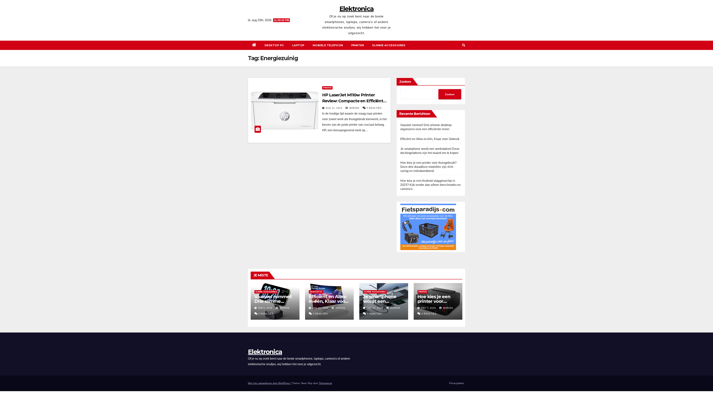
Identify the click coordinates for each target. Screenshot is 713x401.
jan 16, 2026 (320, 308)
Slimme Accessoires (388, 45)
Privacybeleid (456, 383)
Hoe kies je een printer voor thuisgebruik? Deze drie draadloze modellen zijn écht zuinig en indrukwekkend (428, 166)
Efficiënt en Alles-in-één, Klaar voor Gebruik (429, 139)
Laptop (298, 45)
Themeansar (325, 383)
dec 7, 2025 (428, 308)
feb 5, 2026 (265, 308)
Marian (354, 108)
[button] (463, 45)
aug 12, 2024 (334, 108)
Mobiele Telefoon (328, 45)
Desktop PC (274, 45)
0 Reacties (374, 108)
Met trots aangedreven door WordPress (269, 383)
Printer (357, 45)
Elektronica (356, 9)
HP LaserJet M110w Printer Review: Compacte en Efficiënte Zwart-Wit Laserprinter (354, 100)
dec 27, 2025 (375, 308)
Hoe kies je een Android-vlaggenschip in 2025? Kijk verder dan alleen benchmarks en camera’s (430, 184)
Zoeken (405, 82)
